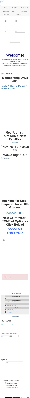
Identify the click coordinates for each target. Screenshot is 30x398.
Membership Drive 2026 (11, 298)
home (5, 1)
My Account (19, 14)
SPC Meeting (9, 312)
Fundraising (23, 11)
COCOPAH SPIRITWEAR (15, 230)
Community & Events (8, 11)
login (1, 1)
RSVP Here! (15, 142)
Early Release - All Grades (12, 310)
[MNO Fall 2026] (15, 174)
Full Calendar (15, 316)
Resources (6, 14)
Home (6, 8)
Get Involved (24, 8)
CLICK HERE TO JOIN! (15, 85)
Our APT (14, 8)
